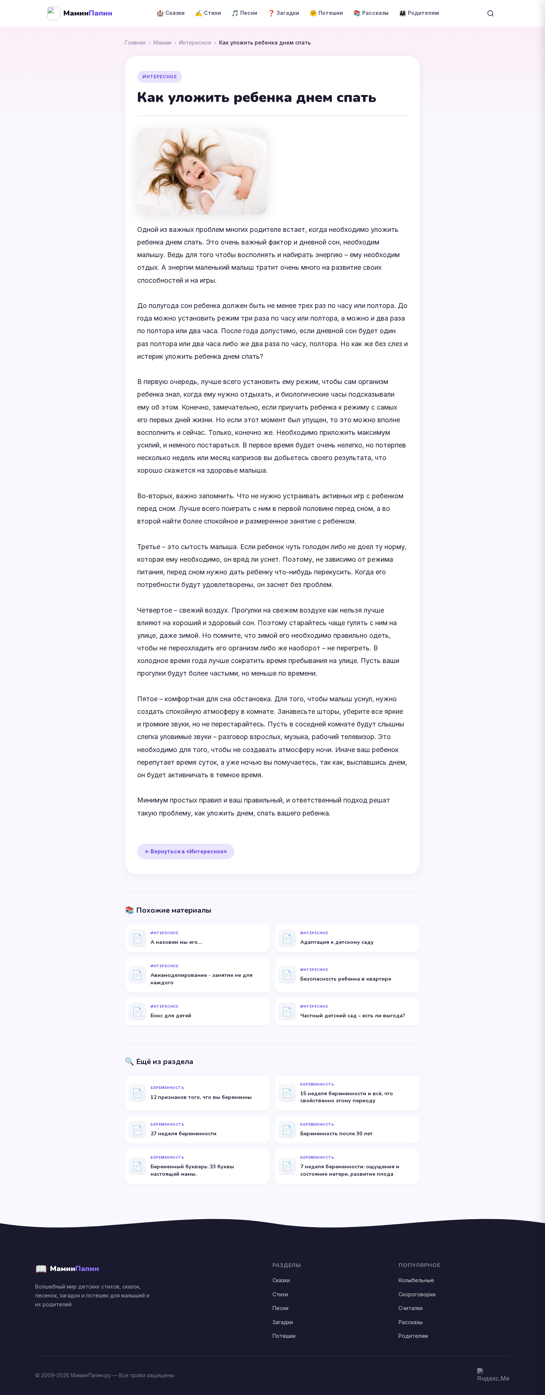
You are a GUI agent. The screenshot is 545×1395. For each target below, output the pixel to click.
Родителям (413, 1336)
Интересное (195, 42)
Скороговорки (417, 1294)
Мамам (162, 42)
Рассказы (411, 1322)
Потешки (283, 1336)
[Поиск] (490, 13)
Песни (280, 1308)
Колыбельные (416, 1280)
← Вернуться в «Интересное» (186, 851)
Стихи (280, 1294)
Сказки (281, 1280)
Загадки (282, 1322)
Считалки (411, 1308)
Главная (135, 42)
